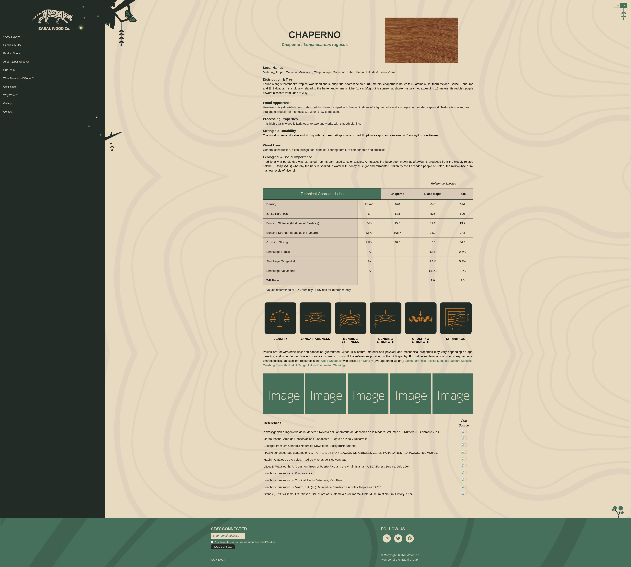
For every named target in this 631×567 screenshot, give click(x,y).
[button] (283, 393)
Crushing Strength (275, 365)
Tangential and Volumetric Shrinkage (322, 365)
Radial (292, 365)
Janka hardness (415, 360)
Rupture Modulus (461, 360)
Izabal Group (409, 559)
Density (368, 360)
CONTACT (218, 559)
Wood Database (331, 360)
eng (624, 5)
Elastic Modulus (437, 360)
